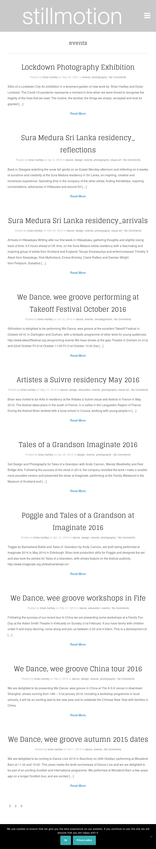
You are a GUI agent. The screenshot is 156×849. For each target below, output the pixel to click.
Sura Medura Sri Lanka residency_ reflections (78, 144)
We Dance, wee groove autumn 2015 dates (78, 739)
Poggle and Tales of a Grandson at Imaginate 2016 (78, 521)
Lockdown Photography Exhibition (78, 67)
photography (99, 77)
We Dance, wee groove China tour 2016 (78, 669)
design (79, 160)
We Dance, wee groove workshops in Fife (78, 598)
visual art (115, 160)
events (86, 77)
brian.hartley (50, 77)
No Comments (117, 77)
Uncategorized (103, 319)
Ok (65, 840)
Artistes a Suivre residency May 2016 (78, 380)
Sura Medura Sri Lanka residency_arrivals (78, 220)
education (85, 390)
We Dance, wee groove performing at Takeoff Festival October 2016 (78, 303)
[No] (151, 837)
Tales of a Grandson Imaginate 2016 (78, 444)
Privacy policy (84, 840)
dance (69, 160)
